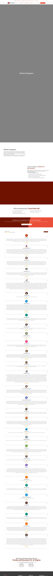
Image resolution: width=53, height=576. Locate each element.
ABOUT (31, 2)
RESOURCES (27, 3)
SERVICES (22, 3)
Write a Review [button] (46, 231)
